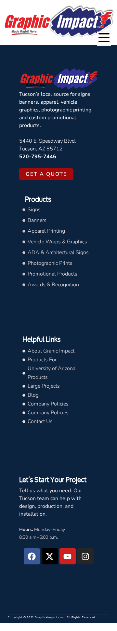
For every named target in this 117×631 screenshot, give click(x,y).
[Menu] (104, 39)
